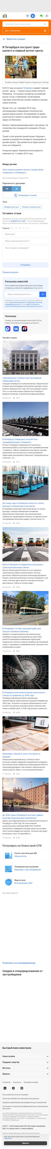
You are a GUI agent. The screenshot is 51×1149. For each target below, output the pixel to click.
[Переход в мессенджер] (21, 1088)
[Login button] (33, 16)
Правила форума (10, 272)
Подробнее (8, 1138)
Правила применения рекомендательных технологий (24, 1102)
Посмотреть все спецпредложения (18, 963)
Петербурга (28, 88)
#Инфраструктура (11, 207)
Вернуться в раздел (15, 39)
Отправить (26, 265)
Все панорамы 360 (23, 883)
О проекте (6, 1082)
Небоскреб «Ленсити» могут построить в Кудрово (21, 755)
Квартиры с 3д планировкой (27, 869)
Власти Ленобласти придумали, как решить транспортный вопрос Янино (22, 566)
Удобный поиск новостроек (18, 24)
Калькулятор (20, 856)
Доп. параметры (12, 30)
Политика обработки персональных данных (20, 1099)
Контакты (17, 1082)
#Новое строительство (31, 207)
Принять (25, 1143)
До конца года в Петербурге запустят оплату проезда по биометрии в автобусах (23, 504)
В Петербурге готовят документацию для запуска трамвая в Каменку (21, 630)
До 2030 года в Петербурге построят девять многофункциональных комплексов (22, 816)
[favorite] (27, 16)
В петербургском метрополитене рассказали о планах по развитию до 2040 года (24, 694)
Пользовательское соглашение (15, 1095)
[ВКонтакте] (7, 188)
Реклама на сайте (31, 1082)
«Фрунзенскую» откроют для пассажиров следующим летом (21, 379)
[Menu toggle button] (47, 16)
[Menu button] (41, 16)
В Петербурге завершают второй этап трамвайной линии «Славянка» (20, 440)
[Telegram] (16, 188)
